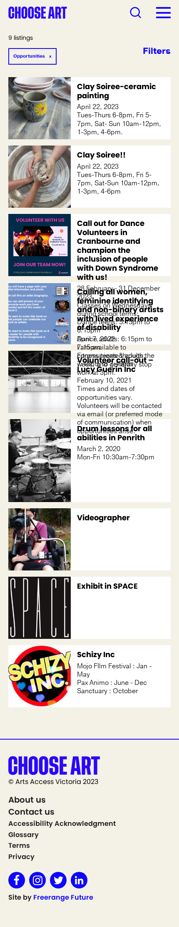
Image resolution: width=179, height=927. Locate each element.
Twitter (58, 880)
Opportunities (29, 56)
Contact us (31, 812)
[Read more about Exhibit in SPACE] (39, 608)
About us (27, 800)
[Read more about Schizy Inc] (39, 676)
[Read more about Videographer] (39, 539)
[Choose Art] (37, 12)
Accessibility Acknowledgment (62, 823)
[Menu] (163, 12)
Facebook (16, 880)
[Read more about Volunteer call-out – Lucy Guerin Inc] (39, 382)
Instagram (37, 880)
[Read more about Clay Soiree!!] (39, 177)
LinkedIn (79, 880)
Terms (19, 845)
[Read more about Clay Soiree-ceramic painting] (39, 108)
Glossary (23, 835)
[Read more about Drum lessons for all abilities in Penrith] (39, 460)
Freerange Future (63, 897)
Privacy (21, 856)
